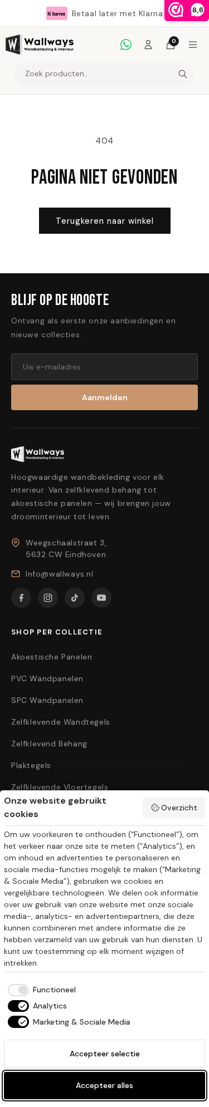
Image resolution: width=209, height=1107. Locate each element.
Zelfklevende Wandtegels (60, 722)
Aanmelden (105, 397)
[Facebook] (21, 598)
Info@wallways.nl (60, 574)
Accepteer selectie (105, 1054)
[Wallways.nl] (40, 45)
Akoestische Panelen (51, 657)
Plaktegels (31, 765)
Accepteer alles (104, 1085)
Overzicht (179, 808)
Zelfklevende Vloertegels (59, 787)
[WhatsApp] (126, 44)
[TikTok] (75, 598)
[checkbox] (40, 990)
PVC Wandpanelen (47, 678)
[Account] (148, 44)
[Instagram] (48, 598)
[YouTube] (101, 598)
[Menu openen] (192, 44)
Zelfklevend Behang (49, 744)
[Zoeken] (182, 74)
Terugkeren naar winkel (105, 221)
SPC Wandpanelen (47, 700)
